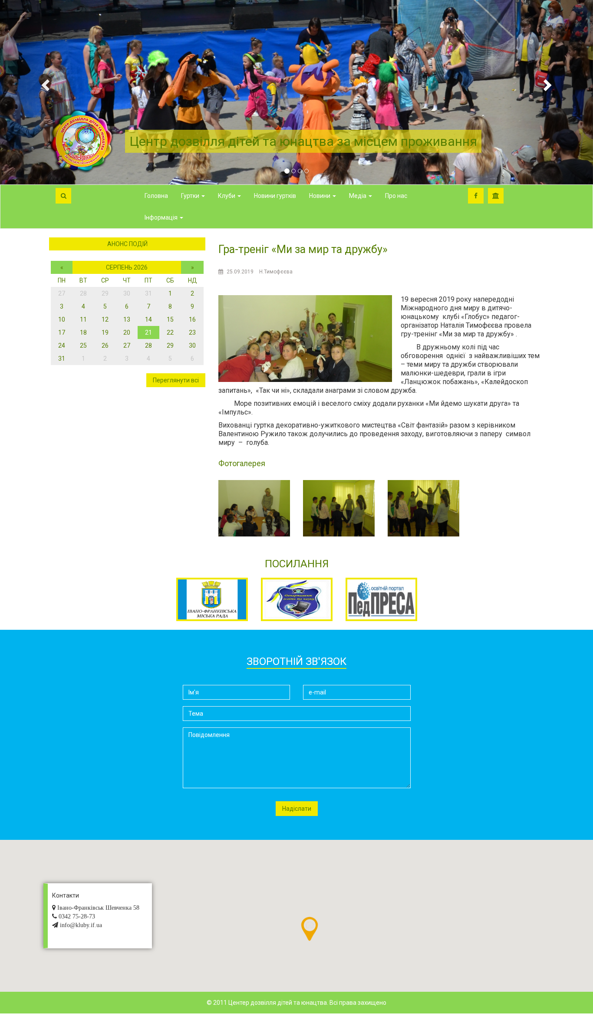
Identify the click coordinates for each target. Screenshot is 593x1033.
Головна (156, 195)
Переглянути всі (176, 380)
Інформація (162, 217)
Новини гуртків (275, 195)
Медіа (358, 195)
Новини (320, 195)
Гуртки (191, 195)
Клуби (227, 195)
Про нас (396, 195)
